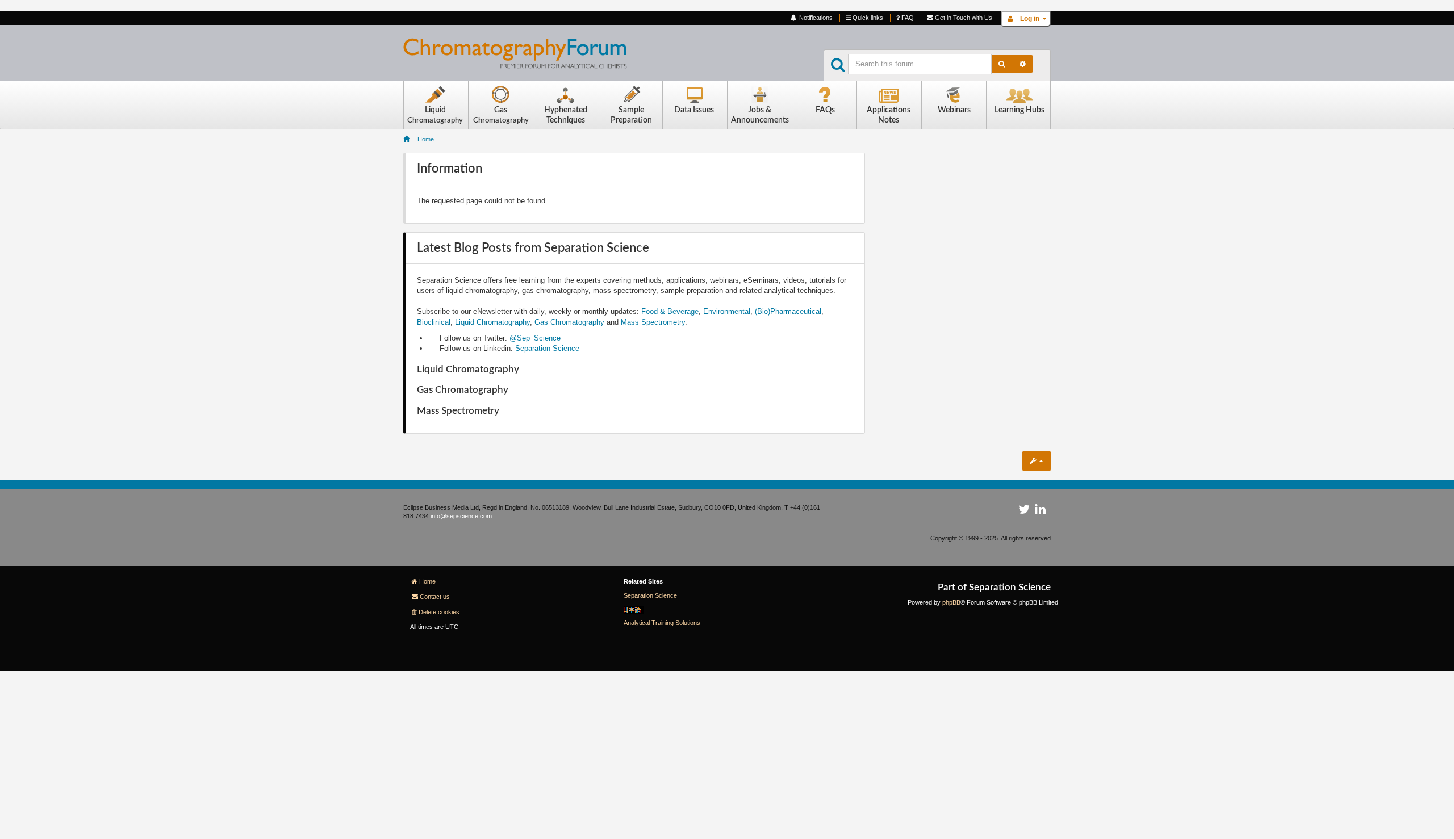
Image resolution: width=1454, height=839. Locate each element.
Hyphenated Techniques (565, 115)
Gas (501, 115)
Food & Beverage (670, 311)
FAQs (825, 110)
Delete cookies (439, 612)
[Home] (524, 56)
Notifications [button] (815, 17)
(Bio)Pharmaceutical (788, 311)
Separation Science (547, 348)
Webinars (954, 110)
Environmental (726, 311)
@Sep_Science (535, 338)
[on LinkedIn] (1040, 511)
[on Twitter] (1024, 511)
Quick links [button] (867, 17)
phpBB (951, 602)
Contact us (435, 596)
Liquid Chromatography (492, 322)
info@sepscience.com (461, 516)
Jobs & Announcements (760, 115)
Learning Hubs (1019, 110)
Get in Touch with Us (962, 17)
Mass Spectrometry (653, 322)
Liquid (435, 115)
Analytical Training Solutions (662, 622)
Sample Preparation (631, 115)
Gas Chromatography (569, 322)
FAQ (907, 17)
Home (427, 581)
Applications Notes (888, 115)
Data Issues (694, 110)
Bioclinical (433, 322)
